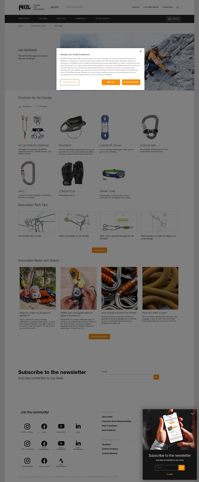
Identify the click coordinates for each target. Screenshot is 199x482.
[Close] (141, 51)
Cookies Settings (69, 82)
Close (170, 474)
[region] (100, 69)
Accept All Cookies (131, 82)
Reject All (111, 82)
